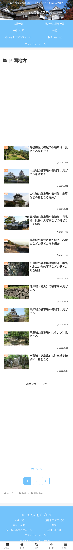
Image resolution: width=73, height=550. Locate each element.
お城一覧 (19, 520)
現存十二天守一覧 (54, 520)
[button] (66, 462)
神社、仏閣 (19, 525)
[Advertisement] (36, 103)
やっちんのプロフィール (19, 530)
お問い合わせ (54, 530)
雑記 (54, 525)
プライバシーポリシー (36, 535)
